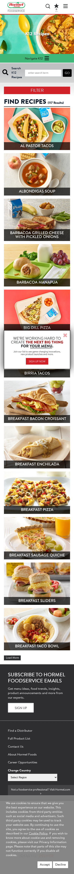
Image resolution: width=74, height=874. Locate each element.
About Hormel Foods (22, 754)
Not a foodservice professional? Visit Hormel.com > (40, 792)
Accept (45, 864)
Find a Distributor (20, 730)
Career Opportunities (22, 762)
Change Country (19, 770)
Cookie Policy (38, 833)
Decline (60, 864)
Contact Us (15, 746)
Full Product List (19, 738)
